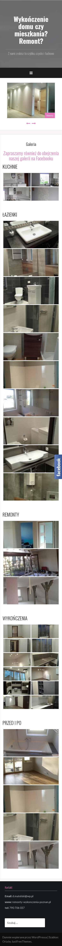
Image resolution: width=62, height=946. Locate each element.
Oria (5, 941)
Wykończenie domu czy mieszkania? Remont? (31, 30)
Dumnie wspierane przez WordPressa (24, 937)
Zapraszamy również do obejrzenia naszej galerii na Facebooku (31, 155)
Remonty (49, 115)
